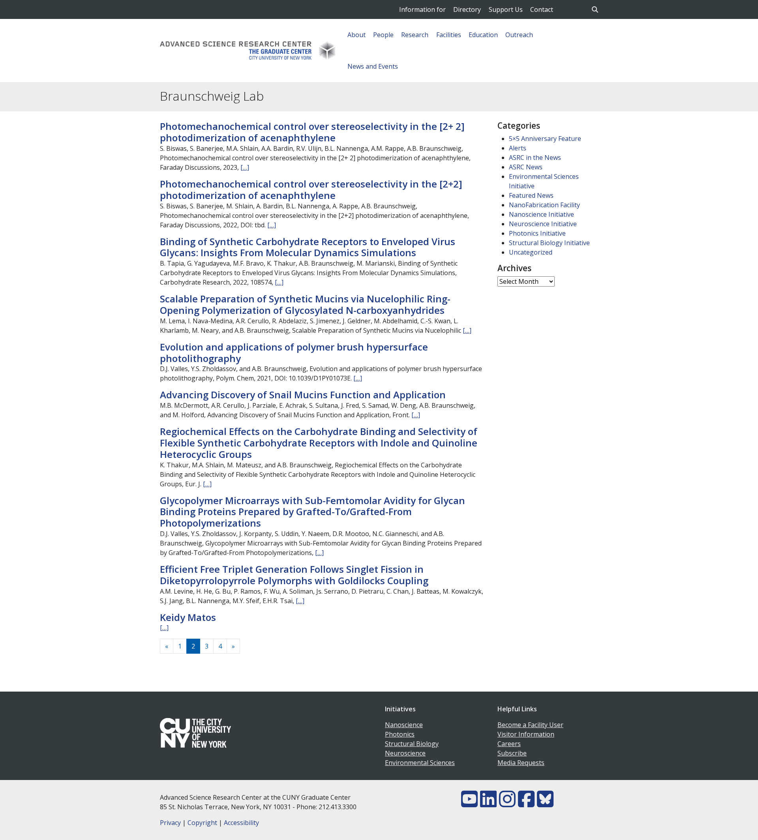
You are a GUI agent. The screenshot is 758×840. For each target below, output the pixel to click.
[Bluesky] (545, 803)
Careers (509, 743)
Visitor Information (525, 734)
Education (483, 35)
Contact (541, 9)
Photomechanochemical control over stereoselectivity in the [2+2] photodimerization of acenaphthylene (311, 189)
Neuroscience (405, 753)
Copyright (202, 822)
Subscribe (512, 753)
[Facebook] (526, 803)
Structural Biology (412, 743)
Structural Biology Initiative (549, 242)
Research (414, 35)
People (383, 35)
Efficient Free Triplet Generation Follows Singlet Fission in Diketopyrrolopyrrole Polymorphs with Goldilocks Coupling (294, 574)
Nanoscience (404, 724)
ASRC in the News (535, 157)
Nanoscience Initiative (541, 214)
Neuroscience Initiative (543, 223)
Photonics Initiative (537, 233)
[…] (244, 167)
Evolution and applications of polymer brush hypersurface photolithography (294, 352)
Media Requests (520, 762)
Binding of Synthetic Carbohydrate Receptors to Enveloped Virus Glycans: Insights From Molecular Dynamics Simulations (307, 247)
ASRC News (525, 167)
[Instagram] (507, 803)
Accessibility (241, 822)
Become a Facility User (530, 724)
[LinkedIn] (488, 803)
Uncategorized (530, 252)
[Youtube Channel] (469, 803)
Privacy (170, 822)
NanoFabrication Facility (544, 205)
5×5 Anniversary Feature (545, 138)
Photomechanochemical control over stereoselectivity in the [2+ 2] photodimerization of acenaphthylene (312, 132)
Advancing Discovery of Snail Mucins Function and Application (303, 394)
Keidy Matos (188, 617)
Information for (422, 9)
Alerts (517, 148)
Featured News (531, 195)
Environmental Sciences (420, 762)
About (356, 35)
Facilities (448, 35)
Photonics (400, 734)
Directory (467, 9)
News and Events (372, 66)
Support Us (506, 9)
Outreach (519, 35)
